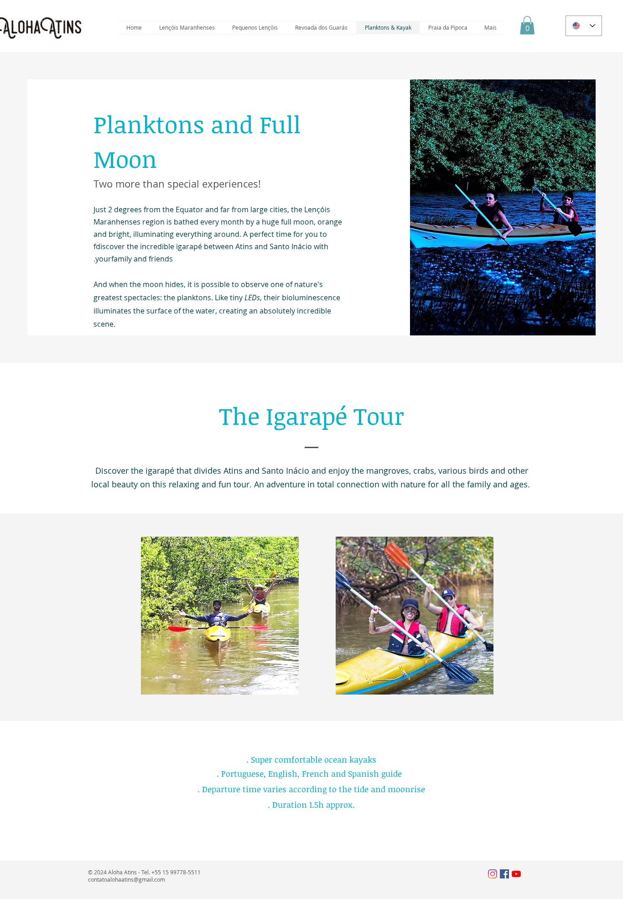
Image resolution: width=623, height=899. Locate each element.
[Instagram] (492, 873)
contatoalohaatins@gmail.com (126, 879)
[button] (527, 25)
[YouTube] (516, 873)
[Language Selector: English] (584, 26)
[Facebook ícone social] (504, 873)
